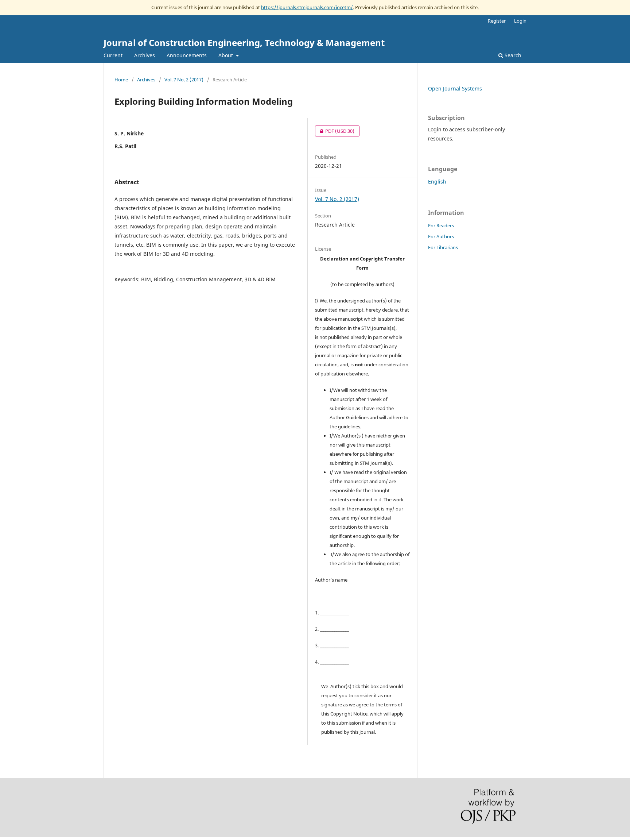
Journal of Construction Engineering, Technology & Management (244, 42)
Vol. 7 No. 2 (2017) (183, 79)
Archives (144, 55)
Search (512, 55)
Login (520, 21)
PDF (334, 131)
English (437, 181)
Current (113, 55)
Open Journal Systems (455, 88)
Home (121, 79)
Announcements (187, 55)
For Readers (441, 225)
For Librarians (443, 247)
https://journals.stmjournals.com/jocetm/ (307, 7)
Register (497, 21)
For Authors (441, 236)
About (226, 55)
